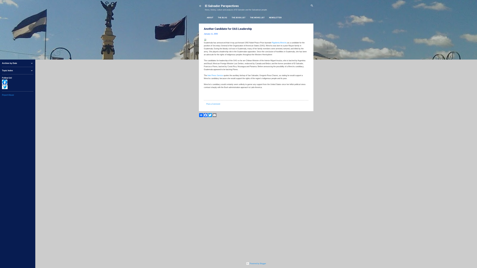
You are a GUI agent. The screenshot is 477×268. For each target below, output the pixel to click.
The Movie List (257, 18)
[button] (306, 29)
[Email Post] (210, 96)
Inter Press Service (215, 75)
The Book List (238, 18)
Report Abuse (8, 95)
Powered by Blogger (257, 263)
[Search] (311, 6)
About (210, 18)
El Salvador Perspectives (222, 6)
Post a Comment (213, 104)
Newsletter (275, 18)
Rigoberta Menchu (279, 43)
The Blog (222, 18)
